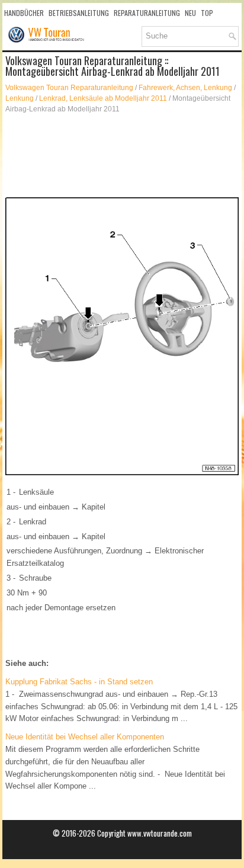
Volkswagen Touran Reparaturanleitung (69, 88)
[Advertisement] (122, 155)
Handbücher (24, 13)
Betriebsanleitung (79, 13)
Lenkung (19, 98)
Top (207, 13)
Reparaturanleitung (147, 13)
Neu (190, 13)
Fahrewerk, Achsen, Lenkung (185, 88)
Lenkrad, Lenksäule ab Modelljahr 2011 (103, 98)
